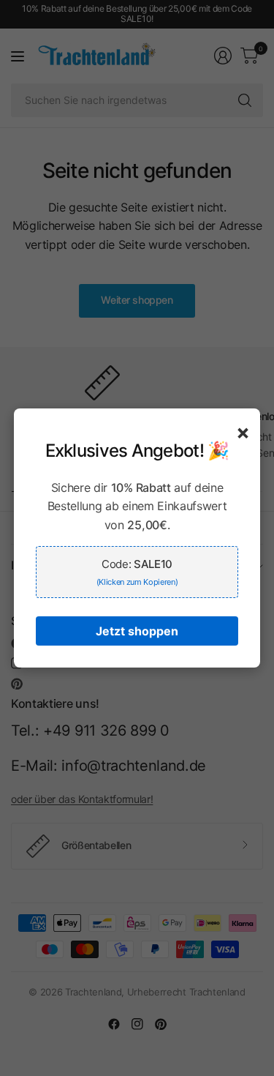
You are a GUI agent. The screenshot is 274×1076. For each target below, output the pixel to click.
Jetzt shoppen (137, 631)
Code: (137, 572)
